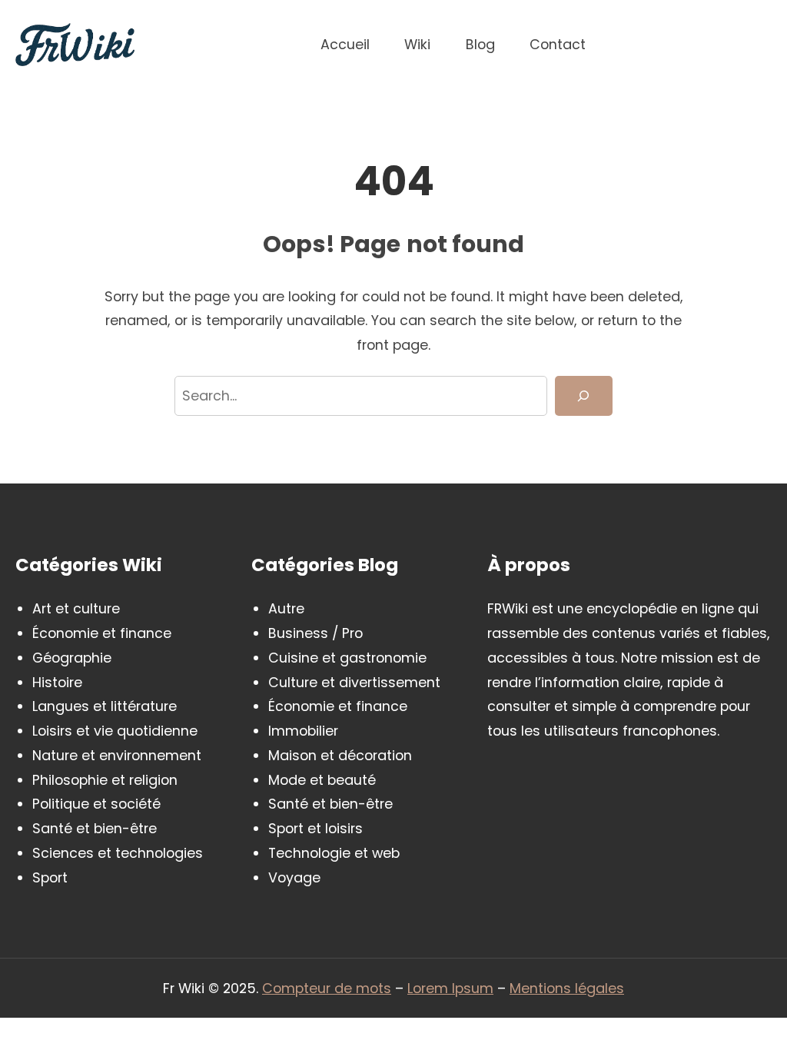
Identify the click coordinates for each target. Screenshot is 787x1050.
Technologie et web (334, 852)
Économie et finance (101, 633)
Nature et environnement (116, 755)
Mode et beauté (322, 779)
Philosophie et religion (105, 779)
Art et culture (76, 608)
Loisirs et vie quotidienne (115, 730)
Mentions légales (567, 988)
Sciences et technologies (117, 852)
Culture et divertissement (354, 682)
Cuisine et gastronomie (347, 657)
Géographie (71, 657)
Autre (286, 608)
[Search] (584, 396)
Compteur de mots (326, 988)
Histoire (57, 682)
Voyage (294, 877)
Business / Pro (315, 633)
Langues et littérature (104, 706)
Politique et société (96, 803)
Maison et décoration (340, 755)
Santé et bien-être (94, 828)
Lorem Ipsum (450, 988)
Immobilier (303, 730)
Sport (50, 877)
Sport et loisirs (315, 828)
